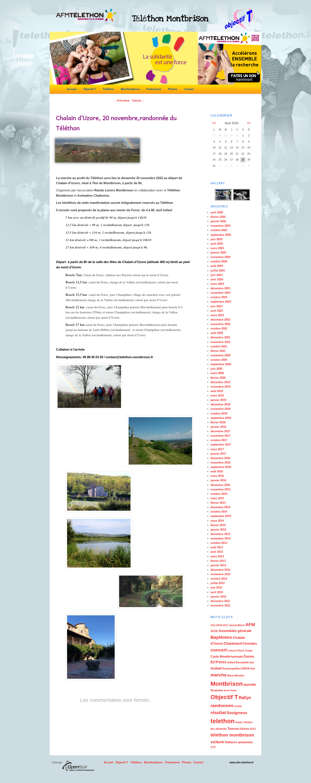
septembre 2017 (221, 444)
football (216, 668)
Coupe (249, 650)
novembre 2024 (220, 257)
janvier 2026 (218, 221)
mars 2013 (217, 556)
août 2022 (217, 333)
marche (219, 674)
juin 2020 (216, 368)
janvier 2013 (218, 565)
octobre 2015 (219, 493)
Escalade (242, 662)
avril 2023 (217, 310)
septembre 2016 (221, 467)
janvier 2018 (218, 426)
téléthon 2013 (247, 728)
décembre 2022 (220, 319)
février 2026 (218, 216)
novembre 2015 (220, 489)
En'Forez (218, 662)
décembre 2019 (220, 382)
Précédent (121, 100)
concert (219, 649)
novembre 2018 (220, 408)
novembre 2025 (220, 225)
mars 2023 (217, 315)
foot (251, 662)
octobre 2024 (219, 261)
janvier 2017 (218, 453)
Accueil (72, 89)
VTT (213, 747)
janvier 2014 (218, 529)
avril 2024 (217, 279)
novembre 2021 (220, 342)
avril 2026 (217, 212)
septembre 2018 (221, 418)
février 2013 (218, 560)
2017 (226, 625)
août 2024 (217, 265)
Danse (249, 656)
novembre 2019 (220, 386)
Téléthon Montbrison (170, 18)
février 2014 (218, 525)
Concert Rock (235, 650)
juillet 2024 (218, 270)
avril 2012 (217, 592)
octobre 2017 (219, 440)
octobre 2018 (219, 413)
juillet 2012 (218, 583)
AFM (250, 624)
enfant (231, 662)
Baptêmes (221, 637)
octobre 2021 (219, 346)
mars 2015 (217, 498)
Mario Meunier (235, 675)
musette (249, 684)
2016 (219, 625)
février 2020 (218, 377)
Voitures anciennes (239, 742)
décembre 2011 (220, 601)
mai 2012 (216, 587)
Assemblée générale (235, 631)
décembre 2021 (220, 337)
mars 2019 (217, 395)
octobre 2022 (219, 328)
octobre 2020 (219, 359)
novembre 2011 (220, 605)
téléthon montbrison (232, 734)
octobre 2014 (219, 511)
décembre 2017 (220, 431)
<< (214, 123)
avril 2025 (217, 243)
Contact (189, 89)
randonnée (222, 705)
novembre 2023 (220, 292)
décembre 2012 (220, 569)
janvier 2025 (218, 252)
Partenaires (153, 89)
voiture (217, 742)
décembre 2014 (220, 507)
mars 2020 (217, 373)
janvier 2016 (218, 480)
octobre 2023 (219, 297)
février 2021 (218, 350)
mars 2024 (217, 283)
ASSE (214, 631)
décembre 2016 (220, 458)
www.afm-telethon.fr (242, 762)
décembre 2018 (220, 404)
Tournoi (233, 728)
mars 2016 (217, 475)
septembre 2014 (221, 516)
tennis (239, 722)
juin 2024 (216, 275)
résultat (218, 712)
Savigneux (237, 712)
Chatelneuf (233, 644)
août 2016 (217, 471)
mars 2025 (217, 248)
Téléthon (108, 89)
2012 (213, 625)
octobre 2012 (219, 578)
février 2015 (218, 502)
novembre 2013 (220, 538)
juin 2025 (216, 239)
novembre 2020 (220, 355)
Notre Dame (230, 690)
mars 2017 (217, 449)
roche (238, 706)
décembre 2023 (220, 288)
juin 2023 (216, 306)
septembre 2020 (221, 364)
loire (245, 668)
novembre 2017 (220, 435)
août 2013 (217, 547)
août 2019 (217, 391)
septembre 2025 (221, 234)
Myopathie (217, 690)
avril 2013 (217, 551)
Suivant (138, 100)
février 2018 (218, 422)
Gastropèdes (231, 668)
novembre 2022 (220, 324)
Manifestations (130, 89)
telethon (223, 720)
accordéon (237, 625)
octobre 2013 (219, 542)
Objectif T (89, 89)
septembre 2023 (221, 301)
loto (252, 668)
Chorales (249, 643)
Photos (172, 89)
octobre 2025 (219, 230)
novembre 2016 (220, 462)
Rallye (245, 697)
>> (248, 123)
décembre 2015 (220, 485)
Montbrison (227, 683)
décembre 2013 (220, 534)
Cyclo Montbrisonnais (227, 656)
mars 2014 (217, 520)
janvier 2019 (218, 400)
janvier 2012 (218, 596)
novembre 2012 (220, 574)
